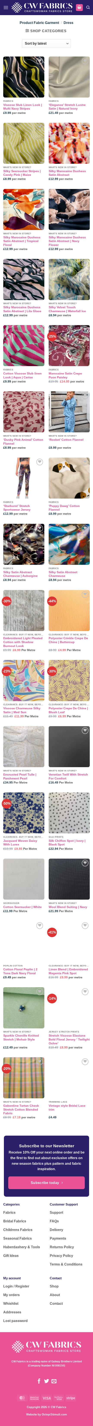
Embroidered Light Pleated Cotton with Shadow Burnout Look (23, 642)
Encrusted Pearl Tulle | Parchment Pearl (19, 776)
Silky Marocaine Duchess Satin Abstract (67, 173)
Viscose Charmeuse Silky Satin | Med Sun (21, 710)
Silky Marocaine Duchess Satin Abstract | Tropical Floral (21, 241)
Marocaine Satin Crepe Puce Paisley (65, 375)
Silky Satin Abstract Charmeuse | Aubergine (20, 574)
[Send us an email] (53, 1381)
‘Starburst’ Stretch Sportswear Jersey (16, 508)
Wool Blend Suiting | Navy (68, 907)
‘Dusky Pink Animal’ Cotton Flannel (23, 441)
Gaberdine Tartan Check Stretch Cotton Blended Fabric (21, 1109)
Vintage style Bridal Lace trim (67, 1107)
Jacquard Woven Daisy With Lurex (20, 842)
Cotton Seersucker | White (22, 907)
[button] (5, 7)
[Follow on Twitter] (46, 1381)
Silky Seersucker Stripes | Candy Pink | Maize (22, 173)
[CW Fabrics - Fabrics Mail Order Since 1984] (42, 7)
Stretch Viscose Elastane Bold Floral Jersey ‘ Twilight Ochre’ (69, 1039)
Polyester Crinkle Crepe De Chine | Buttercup (68, 640)
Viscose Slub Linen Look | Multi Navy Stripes (22, 106)
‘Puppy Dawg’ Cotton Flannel (64, 508)
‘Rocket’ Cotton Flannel (66, 439)
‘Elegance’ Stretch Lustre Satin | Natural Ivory (67, 106)
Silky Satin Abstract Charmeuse (63, 574)
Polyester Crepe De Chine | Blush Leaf (68, 710)
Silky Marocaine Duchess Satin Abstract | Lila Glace (22, 309)
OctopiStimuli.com (54, 1414)
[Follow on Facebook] (39, 1381)
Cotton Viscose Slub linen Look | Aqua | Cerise (22, 375)
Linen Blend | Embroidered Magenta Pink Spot (68, 971)
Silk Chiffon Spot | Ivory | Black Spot (67, 842)
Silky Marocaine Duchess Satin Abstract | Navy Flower (67, 241)
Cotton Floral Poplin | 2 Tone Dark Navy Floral (20, 971)
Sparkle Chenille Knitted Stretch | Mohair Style (21, 1037)
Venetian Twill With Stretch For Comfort (68, 776)
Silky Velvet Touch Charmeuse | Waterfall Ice (67, 309)
